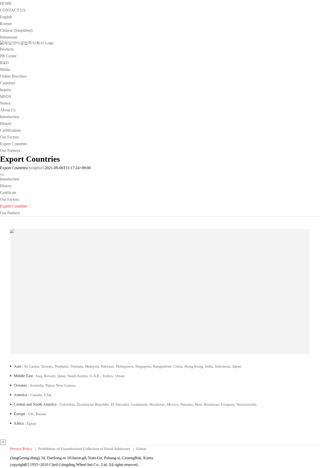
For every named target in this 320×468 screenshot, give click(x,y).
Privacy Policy (22, 449)
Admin (141, 449)
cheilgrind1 (36, 168)
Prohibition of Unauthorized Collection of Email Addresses (84, 449)
